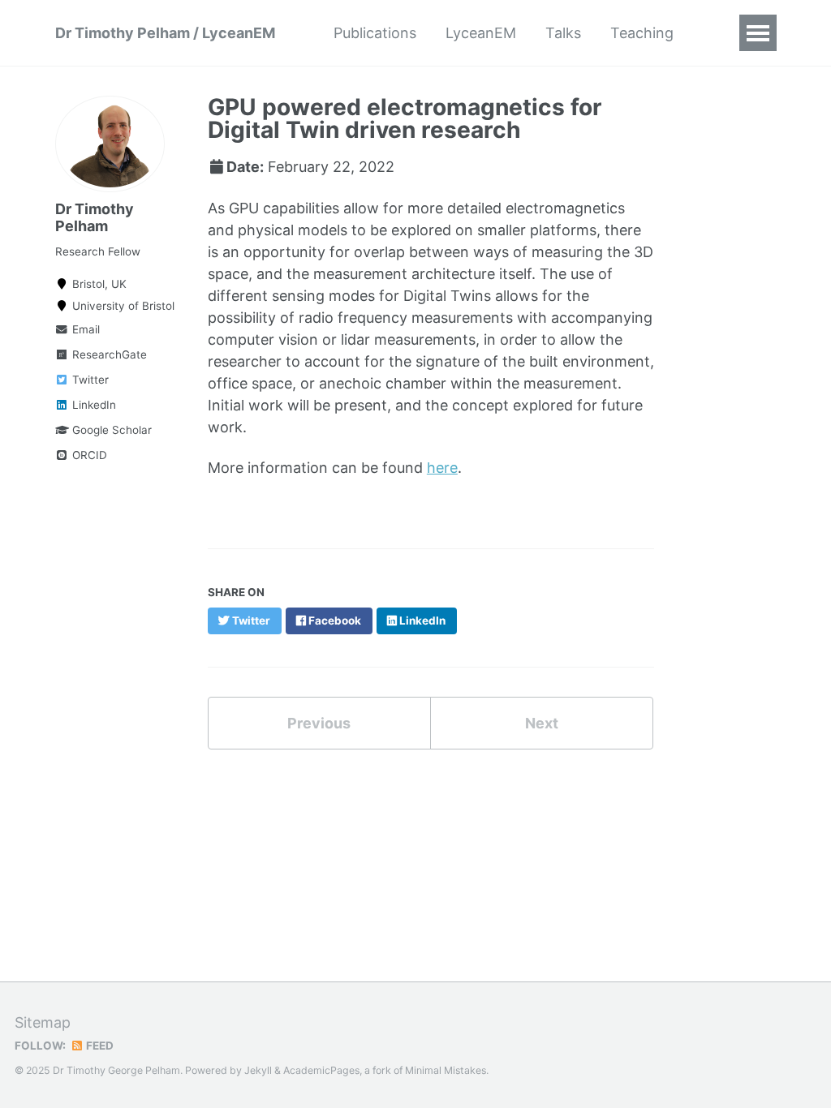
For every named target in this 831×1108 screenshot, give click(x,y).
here (442, 467)
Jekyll (258, 1070)
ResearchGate (108, 354)
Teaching (642, 32)
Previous (319, 723)
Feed (99, 1045)
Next (541, 723)
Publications (375, 32)
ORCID (88, 455)
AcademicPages (321, 1070)
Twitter (89, 379)
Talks (563, 32)
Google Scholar (110, 429)
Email (84, 329)
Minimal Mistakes (445, 1070)
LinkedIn (92, 404)
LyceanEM (481, 32)
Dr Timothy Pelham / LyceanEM (165, 32)
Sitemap (43, 1022)
